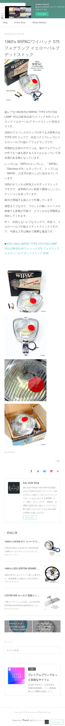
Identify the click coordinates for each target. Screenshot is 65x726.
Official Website (39, 22)
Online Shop (20, 22)
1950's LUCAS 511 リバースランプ (23, 541)
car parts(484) (9, 452)
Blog (5, 22)
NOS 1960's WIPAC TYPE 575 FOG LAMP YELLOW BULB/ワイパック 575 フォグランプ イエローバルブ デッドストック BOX (31, 248)
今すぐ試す (42, 14)
